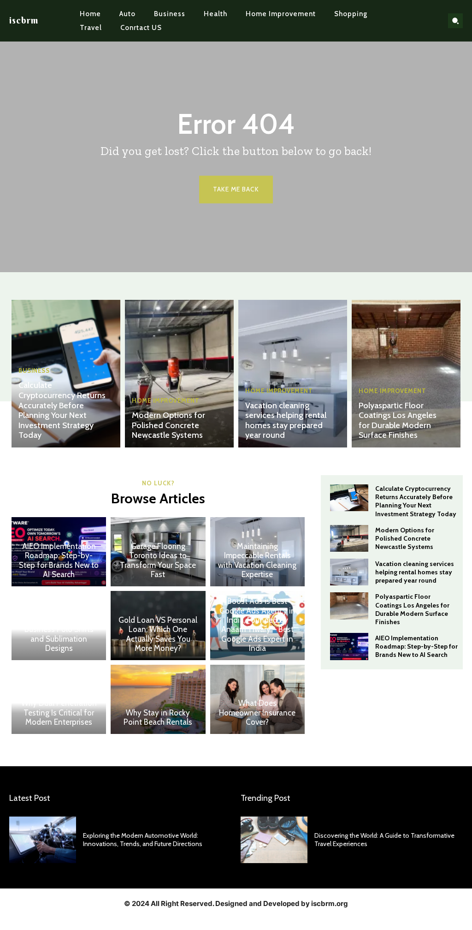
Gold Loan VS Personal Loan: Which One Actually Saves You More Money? (157, 634)
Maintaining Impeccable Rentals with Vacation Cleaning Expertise (257, 560)
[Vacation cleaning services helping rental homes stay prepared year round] (292, 373)
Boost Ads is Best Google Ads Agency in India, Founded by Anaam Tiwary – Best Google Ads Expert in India (257, 624)
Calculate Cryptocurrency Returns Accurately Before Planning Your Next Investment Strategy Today (62, 410)
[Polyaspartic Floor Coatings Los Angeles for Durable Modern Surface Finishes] (406, 373)
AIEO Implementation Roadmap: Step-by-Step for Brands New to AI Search (59, 560)
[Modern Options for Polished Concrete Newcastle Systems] (179, 373)
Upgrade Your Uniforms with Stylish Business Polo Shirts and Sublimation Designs (58, 629)
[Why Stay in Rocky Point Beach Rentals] (158, 699)
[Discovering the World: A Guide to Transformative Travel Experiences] (274, 840)
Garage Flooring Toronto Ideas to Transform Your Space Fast (158, 560)
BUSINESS (33, 371)
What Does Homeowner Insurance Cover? (257, 712)
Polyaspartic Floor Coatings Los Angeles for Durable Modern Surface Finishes (398, 420)
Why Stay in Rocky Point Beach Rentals (158, 717)
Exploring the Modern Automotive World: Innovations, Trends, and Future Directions (142, 839)
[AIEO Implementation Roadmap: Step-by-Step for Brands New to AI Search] (349, 646)
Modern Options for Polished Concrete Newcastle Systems (168, 425)
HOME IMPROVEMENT (165, 401)
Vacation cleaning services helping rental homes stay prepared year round (285, 420)
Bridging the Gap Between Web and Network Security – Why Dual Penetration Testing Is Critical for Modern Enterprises (59, 698)
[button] (455, 20)
